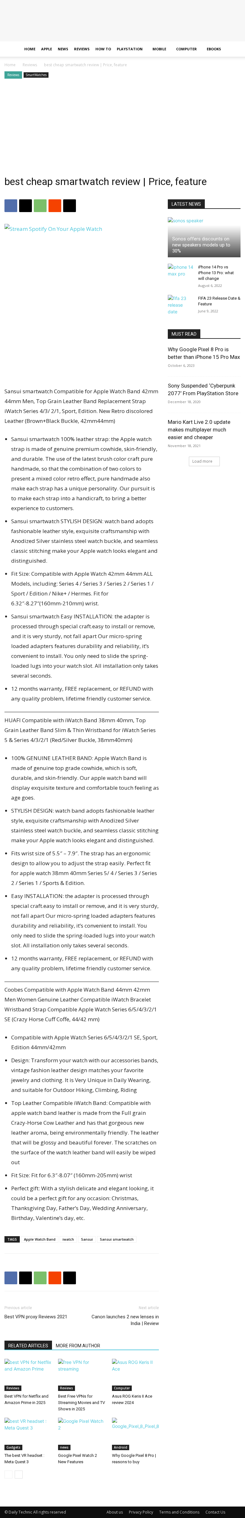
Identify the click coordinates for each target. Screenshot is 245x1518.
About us (115, 1512)
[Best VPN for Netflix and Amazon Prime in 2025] (27, 1375)
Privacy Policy (141, 1512)
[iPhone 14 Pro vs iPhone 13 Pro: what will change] (180, 273)
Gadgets (13, 1447)
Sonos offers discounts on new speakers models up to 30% (201, 245)
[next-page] (19, 1475)
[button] (233, 49)
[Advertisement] (122, 128)
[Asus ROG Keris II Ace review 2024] (135, 1375)
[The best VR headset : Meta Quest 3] (27, 1434)
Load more (202, 461)
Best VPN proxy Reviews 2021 (35, 1317)
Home (29, 48)
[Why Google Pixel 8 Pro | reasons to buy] (135, 1434)
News (63, 48)
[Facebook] (10, 205)
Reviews (82, 48)
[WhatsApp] (40, 205)
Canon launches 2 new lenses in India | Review (125, 1320)
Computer (186, 48)
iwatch (68, 1239)
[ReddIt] (54, 205)
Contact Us (215, 1512)
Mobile (159, 48)
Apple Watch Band (40, 1239)
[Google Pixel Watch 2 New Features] (81, 1434)
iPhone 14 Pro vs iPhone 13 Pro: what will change (216, 273)
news (64, 1447)
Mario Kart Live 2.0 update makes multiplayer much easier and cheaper (199, 429)
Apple (46, 48)
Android (120, 1447)
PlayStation (130, 48)
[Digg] (69, 205)
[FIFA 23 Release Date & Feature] (180, 305)
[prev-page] (8, 1475)
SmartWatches (36, 75)
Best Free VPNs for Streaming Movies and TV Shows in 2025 (81, 1402)
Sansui (87, 1239)
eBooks (214, 48)
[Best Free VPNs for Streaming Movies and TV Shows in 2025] (81, 1375)
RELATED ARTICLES (28, 1345)
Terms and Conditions (179, 1512)
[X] (25, 205)
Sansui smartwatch (117, 1239)
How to (103, 48)
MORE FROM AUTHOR (78, 1345)
